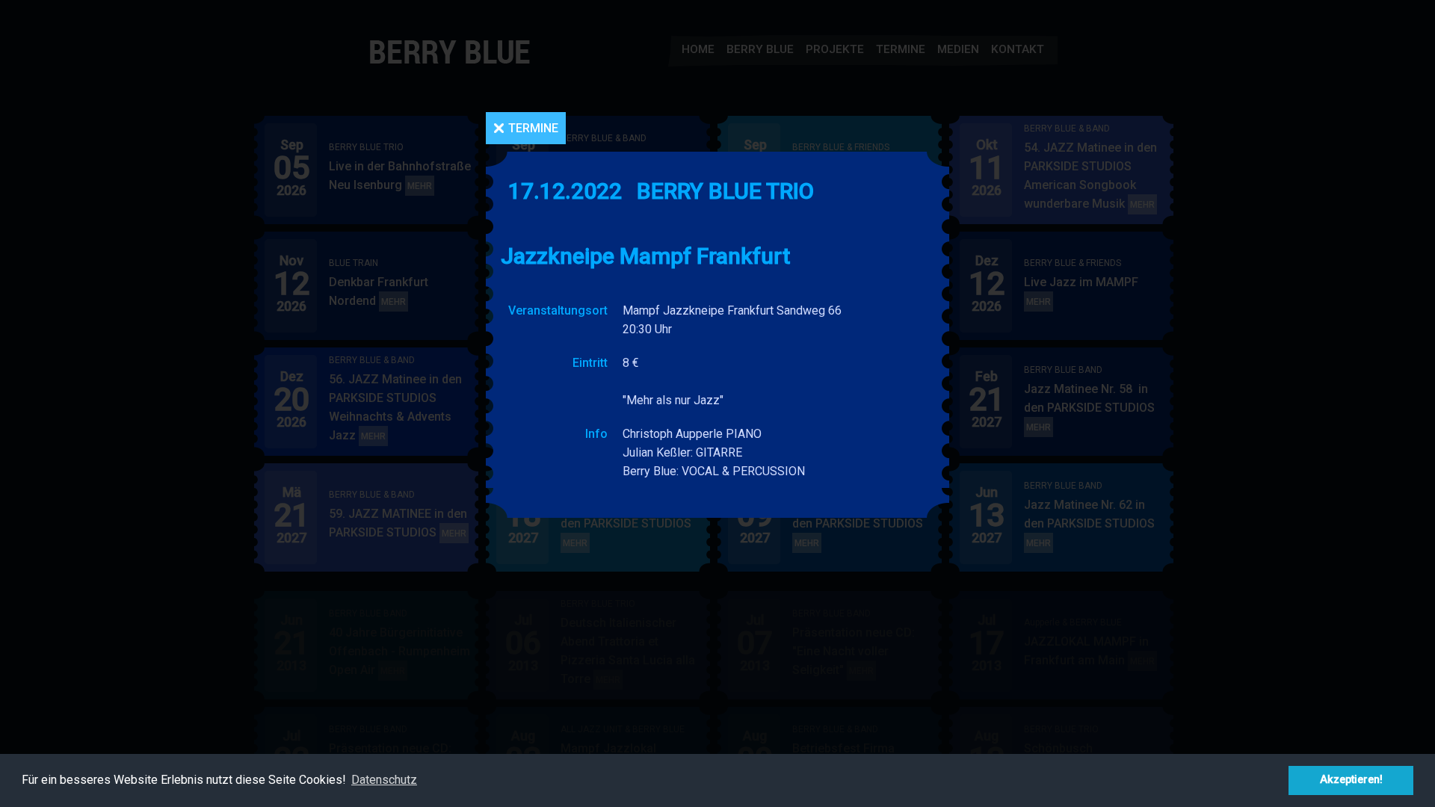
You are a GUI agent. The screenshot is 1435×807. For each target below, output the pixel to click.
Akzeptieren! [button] (1351, 779)
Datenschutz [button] (384, 780)
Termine (533, 128)
